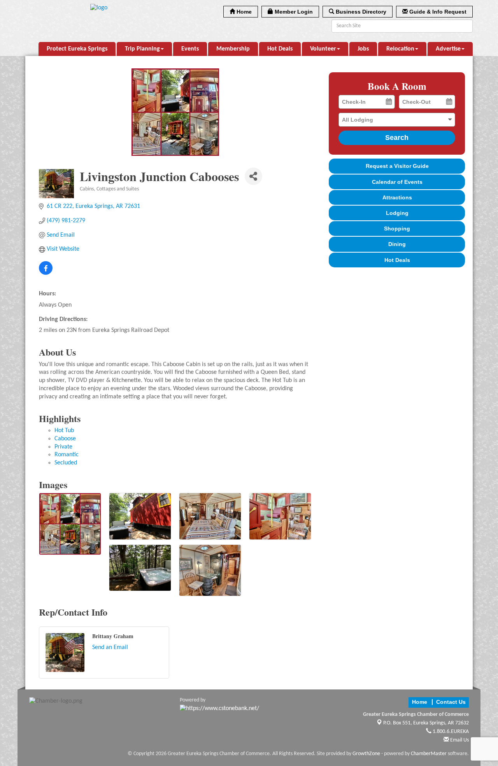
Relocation (400, 49)
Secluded (65, 463)
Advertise (448, 49)
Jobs (363, 49)
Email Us (459, 740)
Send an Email (110, 647)
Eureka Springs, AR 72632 (426, 723)
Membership (233, 49)
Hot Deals (280, 49)
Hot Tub (64, 430)
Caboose (65, 439)
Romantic (66, 455)
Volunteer (323, 49)
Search (397, 137)
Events (190, 49)
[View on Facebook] (46, 273)
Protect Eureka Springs (77, 49)
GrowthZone (366, 754)
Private (63, 447)
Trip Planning (142, 49)
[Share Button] (253, 176)
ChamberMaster (429, 754)
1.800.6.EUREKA (450, 732)
